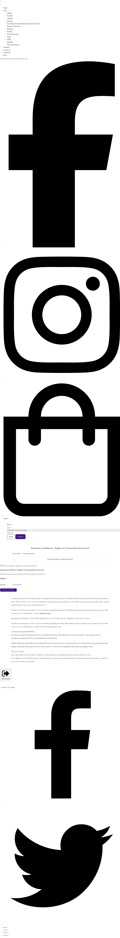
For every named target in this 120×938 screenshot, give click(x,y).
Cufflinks (10, 18)
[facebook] (62, 247)
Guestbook (7, 53)
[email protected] (45, 613)
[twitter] (62, 923)
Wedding (10, 42)
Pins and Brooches (13, 34)
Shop (5, 10)
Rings (9, 37)
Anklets (9, 13)
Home (5, 8)
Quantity (2, 585)
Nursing (9, 31)
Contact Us (7, 50)
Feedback (6, 47)
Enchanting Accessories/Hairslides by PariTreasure (23, 24)
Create (13, 687)
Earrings (9, 21)
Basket (11, 537)
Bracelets (10, 16)
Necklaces (10, 29)
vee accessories (16, 553)
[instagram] (62, 381)
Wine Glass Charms (13, 45)
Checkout (20, 537)
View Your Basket (52, 559)
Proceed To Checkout (66, 559)
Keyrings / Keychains (13, 26)
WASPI (9, 39)
